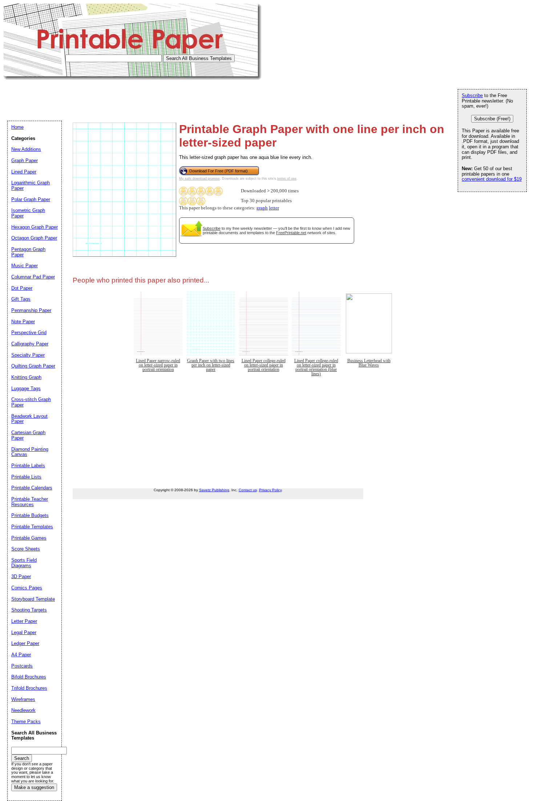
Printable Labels (28, 465)
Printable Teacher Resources (29, 501)
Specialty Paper (28, 355)
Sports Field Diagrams (24, 562)
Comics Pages (26, 587)
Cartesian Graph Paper (28, 435)
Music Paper (24, 265)
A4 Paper (21, 654)
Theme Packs (26, 721)
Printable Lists (26, 477)
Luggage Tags (26, 388)
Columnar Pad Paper (33, 277)
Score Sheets (25, 549)
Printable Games (28, 538)
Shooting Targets (29, 610)
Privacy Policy (270, 490)
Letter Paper (24, 621)
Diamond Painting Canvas (29, 451)
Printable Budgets (30, 515)
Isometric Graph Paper (28, 213)
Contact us (248, 490)
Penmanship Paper (31, 310)
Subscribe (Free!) (492, 118)
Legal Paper (23, 632)
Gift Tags (21, 299)
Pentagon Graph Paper (28, 252)
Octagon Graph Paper (34, 238)
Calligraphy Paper (29, 344)
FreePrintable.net (291, 233)
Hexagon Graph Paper (34, 227)
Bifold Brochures (28, 677)
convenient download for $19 (492, 179)
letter (274, 208)
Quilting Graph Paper (33, 366)
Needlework (23, 710)
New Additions (26, 149)
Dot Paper (21, 288)
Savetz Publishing (214, 490)
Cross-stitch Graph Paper (31, 402)
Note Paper (23, 321)
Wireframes (23, 699)
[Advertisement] (136, 96)
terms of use (286, 178)
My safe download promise (199, 178)
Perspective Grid (28, 332)
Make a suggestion (34, 787)
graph (262, 208)
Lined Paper (23, 172)
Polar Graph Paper (30, 199)
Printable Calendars (31, 487)
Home (17, 127)
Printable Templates (32, 526)
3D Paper (21, 576)
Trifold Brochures (29, 688)
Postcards (22, 666)
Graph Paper (24, 160)
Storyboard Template (33, 599)
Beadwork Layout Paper (29, 418)
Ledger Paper (25, 643)
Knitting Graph (26, 377)
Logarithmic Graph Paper (30, 185)
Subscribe (212, 228)
